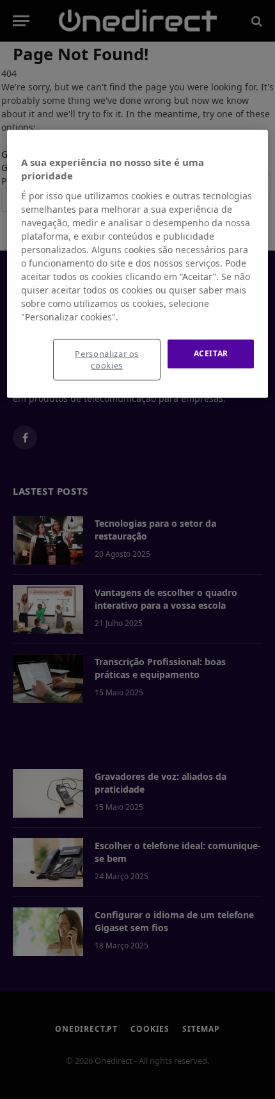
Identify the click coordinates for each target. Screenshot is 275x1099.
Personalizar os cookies (107, 359)
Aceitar (211, 353)
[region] (138, 263)
